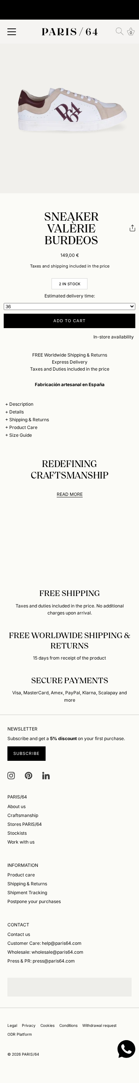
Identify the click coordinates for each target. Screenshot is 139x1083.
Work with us (20, 842)
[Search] (120, 31)
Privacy (29, 1025)
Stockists (17, 833)
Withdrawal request (99, 1025)
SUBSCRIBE (26, 753)
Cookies (47, 1025)
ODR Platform (19, 1034)
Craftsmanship (22, 815)
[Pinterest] (28, 775)
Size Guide (20, 435)
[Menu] (12, 32)
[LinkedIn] (46, 775)
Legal (12, 1025)
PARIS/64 (30, 1054)
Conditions (68, 1025)
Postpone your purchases (34, 901)
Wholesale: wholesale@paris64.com (45, 952)
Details (16, 412)
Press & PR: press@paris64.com (41, 961)
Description (21, 404)
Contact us (18, 934)
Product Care (23, 427)
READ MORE (70, 494)
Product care (21, 875)
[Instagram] (11, 775)
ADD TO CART (69, 320)
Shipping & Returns (29, 419)
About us (16, 806)
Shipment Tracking (27, 892)
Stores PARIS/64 (24, 824)
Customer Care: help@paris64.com (44, 943)
